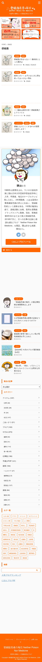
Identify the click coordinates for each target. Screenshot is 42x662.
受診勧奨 (33, 65)
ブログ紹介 (17, 521)
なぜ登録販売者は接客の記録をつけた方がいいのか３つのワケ (27, 319)
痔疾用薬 (6, 544)
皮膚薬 (20, 544)
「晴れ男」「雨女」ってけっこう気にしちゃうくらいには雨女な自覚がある (27, 368)
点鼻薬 (31, 539)
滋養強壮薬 (6, 539)
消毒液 (29, 535)
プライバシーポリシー (22, 639)
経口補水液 (14, 549)
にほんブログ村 (8, 580)
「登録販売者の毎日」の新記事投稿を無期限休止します (27, 303)
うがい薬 (6, 516)
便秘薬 (27, 65)
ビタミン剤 (6, 521)
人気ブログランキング (11, 575)
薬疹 (4, 553)
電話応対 (16, 558)
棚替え (5, 535)
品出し (5, 530)
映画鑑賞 (27, 530)
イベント (22, 516)
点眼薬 (23, 539)
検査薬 (13, 535)
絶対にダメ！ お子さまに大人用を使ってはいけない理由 (27, 76)
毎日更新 (21, 535)
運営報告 (31, 553)
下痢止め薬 (6, 525)
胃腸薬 (34, 549)
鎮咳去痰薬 (6, 558)
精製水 (5, 549)
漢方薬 (16, 539)
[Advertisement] (21, 94)
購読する (9, 250)
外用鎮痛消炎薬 (16, 530)
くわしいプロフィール (21, 241)
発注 (13, 544)
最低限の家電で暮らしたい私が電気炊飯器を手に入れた (27, 335)
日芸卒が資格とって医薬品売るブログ (21, 654)
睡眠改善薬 (29, 544)
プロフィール (9, 639)
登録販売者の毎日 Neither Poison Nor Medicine (21, 649)
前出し (23, 525)
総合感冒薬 (24, 549)
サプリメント (33, 516)
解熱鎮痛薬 (12, 553)
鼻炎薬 (25, 558)
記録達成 (22, 553)
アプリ (14, 516)
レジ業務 (27, 521)
